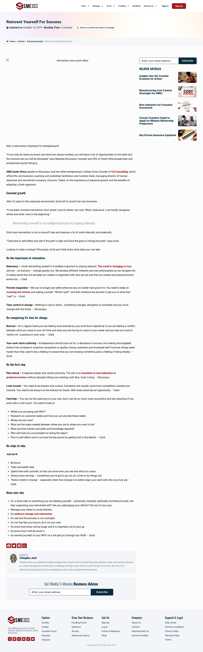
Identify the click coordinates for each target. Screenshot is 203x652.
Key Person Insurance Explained (157, 135)
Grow (109, 6)
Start (83, 6)
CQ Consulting (119, 171)
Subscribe (102, 592)
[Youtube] (33, 639)
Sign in (165, 6)
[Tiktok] (28, 639)
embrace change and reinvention (33, 513)
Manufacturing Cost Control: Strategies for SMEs (155, 92)
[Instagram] (19, 639)
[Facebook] (24, 639)
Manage (96, 6)
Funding (121, 6)
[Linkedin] (14, 639)
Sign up (179, 6)
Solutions (136, 6)
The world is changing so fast (114, 266)
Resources (149, 6)
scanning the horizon (18, 292)
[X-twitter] (10, 639)
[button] (8, 545)
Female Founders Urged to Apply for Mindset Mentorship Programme (156, 120)
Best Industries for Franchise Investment (156, 106)
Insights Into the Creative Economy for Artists (154, 77)
